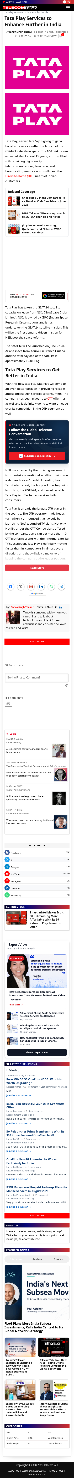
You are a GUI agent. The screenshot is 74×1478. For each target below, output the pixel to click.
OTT (49, 398)
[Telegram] (61, 586)
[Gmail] (31, 586)
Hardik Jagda (14, 738)
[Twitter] (20, 586)
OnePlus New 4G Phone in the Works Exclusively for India (31, 1161)
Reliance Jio (13, 1443)
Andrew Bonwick (17, 762)
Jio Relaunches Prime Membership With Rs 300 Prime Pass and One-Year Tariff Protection (35, 1133)
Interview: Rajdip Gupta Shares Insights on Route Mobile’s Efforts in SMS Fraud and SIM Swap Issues (54, 1409)
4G (49, 1432)
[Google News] (37, 593)
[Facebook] (10, 586)
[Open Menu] (67, 7)
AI (29, 1443)
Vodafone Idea (55, 1437)
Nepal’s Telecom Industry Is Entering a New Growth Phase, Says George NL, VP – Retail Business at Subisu (19, 1367)
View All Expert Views (37, 1052)
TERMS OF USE (55, 1470)
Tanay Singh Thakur (20, 31)
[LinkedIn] (41, 586)
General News (55, 1443)
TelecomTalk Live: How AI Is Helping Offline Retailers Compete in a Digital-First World (53, 1364)
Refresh (13, 1070)
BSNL (30, 1437)
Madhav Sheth (15, 786)
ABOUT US (13, 1470)
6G (8, 1432)
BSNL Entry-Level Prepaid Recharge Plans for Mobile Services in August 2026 (36, 1189)
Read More (37, 568)
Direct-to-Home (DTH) (19, 176)
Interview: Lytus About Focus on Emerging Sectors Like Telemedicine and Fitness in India (20, 1409)
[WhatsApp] (51, 586)
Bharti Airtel (13, 1437)
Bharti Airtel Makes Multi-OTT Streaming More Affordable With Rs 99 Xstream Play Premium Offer (47, 920)
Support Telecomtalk (16, 2)
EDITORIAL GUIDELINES (34, 1470)
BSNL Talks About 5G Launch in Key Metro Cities (35, 1105)
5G (29, 1432)
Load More (37, 641)
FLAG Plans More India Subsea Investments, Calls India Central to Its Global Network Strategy (33, 1327)
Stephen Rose (14, 809)
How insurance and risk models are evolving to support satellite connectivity (28, 774)
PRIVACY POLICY (36, 1474)
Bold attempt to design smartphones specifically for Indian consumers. (25, 798)
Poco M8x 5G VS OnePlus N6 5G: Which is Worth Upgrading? (34, 1081)
